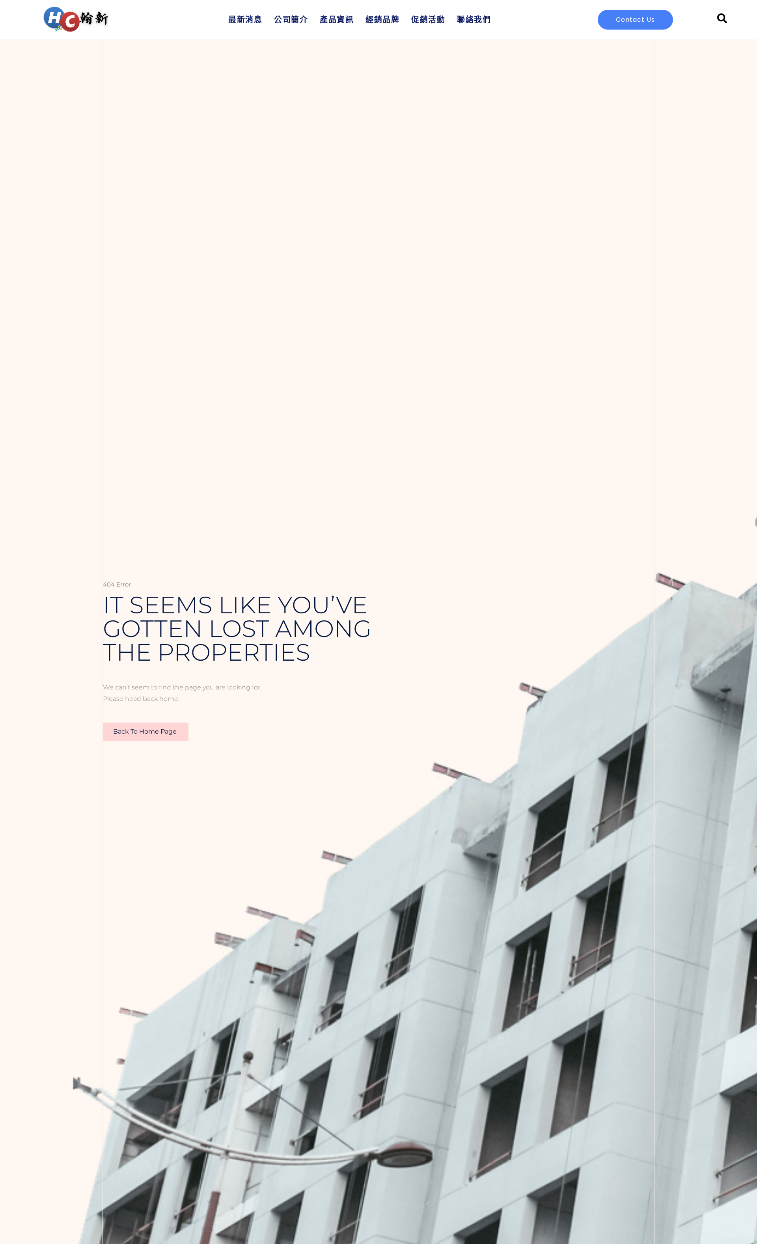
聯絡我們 (474, 19)
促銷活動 (428, 19)
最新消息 (245, 19)
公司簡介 (291, 19)
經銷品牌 (382, 19)
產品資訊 (337, 19)
